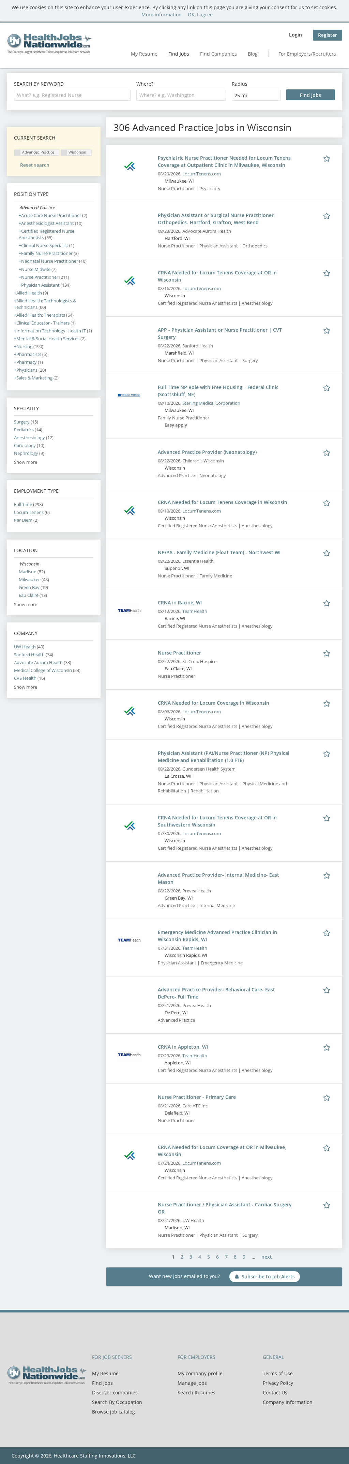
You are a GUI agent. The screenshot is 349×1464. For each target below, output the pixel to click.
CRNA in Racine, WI (180, 602)
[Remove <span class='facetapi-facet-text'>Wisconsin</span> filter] (64, 153)
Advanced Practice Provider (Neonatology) (207, 452)
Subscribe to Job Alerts (268, 1276)
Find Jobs (178, 54)
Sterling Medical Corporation (211, 403)
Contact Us (275, 1392)
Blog (253, 54)
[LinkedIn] (34, 1399)
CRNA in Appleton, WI (183, 1047)
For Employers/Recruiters (307, 54)
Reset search (34, 165)
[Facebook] (12, 1399)
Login (295, 34)
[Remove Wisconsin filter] (17, 564)
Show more (25, 462)
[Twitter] (23, 1399)
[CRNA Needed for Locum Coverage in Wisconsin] (129, 710)
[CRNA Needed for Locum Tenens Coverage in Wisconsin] (129, 509)
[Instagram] (44, 1399)
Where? (144, 84)
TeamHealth (194, 611)
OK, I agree (200, 14)
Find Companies (218, 54)
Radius (239, 84)
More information (161, 14)
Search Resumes (196, 1392)
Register (327, 35)
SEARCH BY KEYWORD (39, 84)
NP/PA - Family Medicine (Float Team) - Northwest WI (219, 552)
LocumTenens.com (201, 174)
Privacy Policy (278, 1383)
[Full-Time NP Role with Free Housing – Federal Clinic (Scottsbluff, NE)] (129, 394)
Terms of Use (278, 1373)
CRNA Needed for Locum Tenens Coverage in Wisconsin (222, 502)
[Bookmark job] (328, 157)
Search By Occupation (117, 1402)
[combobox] (72, 95)
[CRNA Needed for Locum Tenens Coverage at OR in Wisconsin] (129, 280)
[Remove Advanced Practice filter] (17, 208)
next (266, 1256)
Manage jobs (192, 1383)
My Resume (144, 54)
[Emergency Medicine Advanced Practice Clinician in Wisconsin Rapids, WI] (129, 939)
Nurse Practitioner (179, 652)
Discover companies (115, 1392)
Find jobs (102, 1383)
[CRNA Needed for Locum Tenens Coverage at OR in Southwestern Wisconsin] (129, 825)
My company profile (200, 1373)
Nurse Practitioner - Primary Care (197, 1097)
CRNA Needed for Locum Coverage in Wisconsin (213, 703)
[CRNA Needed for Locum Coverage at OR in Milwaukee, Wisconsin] (129, 1154)
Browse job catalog (113, 1411)
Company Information (288, 1402)
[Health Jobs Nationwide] (49, 43)
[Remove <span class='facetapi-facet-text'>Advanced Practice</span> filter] (17, 153)
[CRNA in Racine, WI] (129, 610)
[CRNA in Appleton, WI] (129, 1054)
